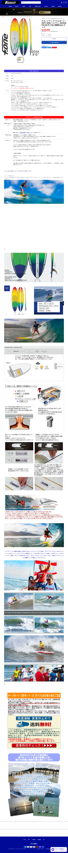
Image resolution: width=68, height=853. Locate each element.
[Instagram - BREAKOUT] (31, 843)
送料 (45, 31)
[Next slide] (24, 60)
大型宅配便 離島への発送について (25, 132)
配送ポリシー (43, 848)
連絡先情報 (48, 848)
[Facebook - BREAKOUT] (35, 843)
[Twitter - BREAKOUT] (37, 843)
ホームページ (3, 16)
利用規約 (38, 848)
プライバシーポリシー (32, 848)
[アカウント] (61, 2)
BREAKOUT (13, 848)
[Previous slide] (17, 60)
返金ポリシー (25, 848)
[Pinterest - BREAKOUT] (33, 843)
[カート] (66, 2)
